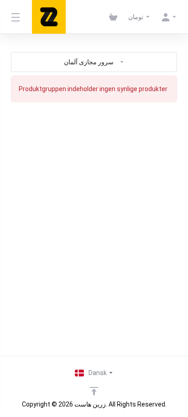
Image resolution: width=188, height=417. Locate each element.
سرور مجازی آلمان (89, 62)
